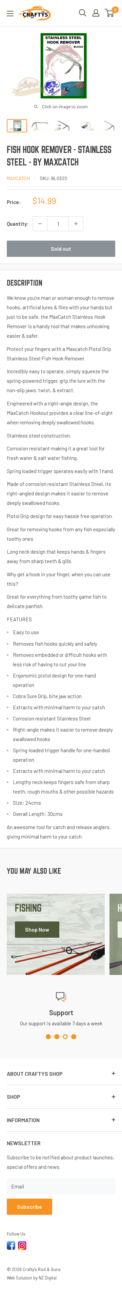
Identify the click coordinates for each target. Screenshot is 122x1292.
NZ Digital (48, 1277)
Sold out (61, 248)
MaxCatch (18, 178)
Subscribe (29, 1206)
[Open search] (82, 13)
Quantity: (17, 224)
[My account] (96, 13)
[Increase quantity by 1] (76, 224)
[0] (109, 13)
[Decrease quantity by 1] (40, 224)
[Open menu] (10, 13)
